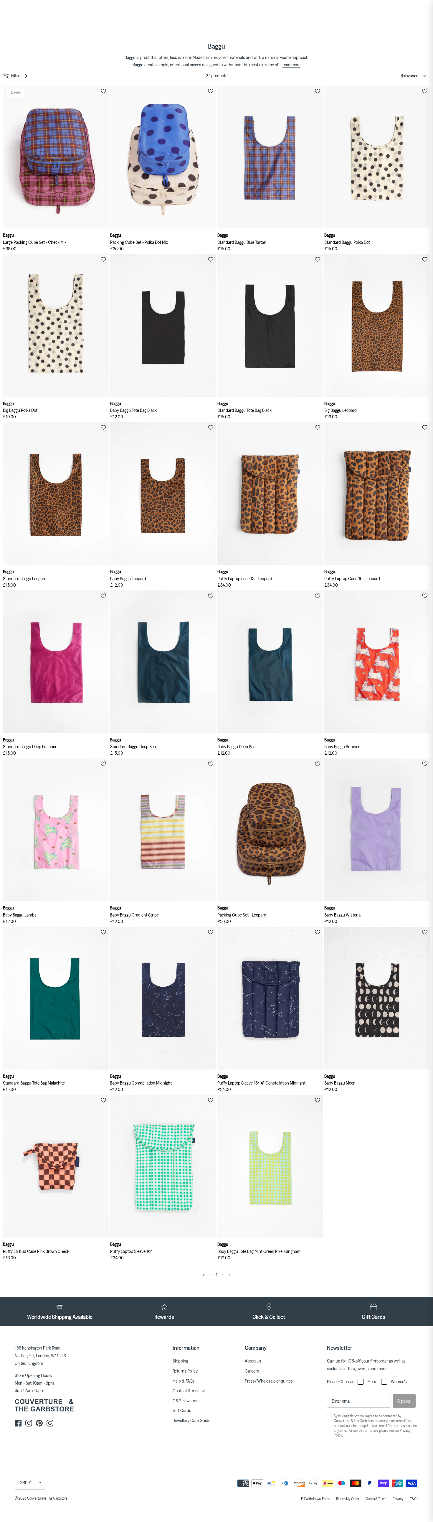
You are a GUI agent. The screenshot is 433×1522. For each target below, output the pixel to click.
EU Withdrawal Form (315, 1499)
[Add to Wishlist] (103, 91)
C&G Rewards (185, 1400)
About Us (253, 1360)
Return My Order (347, 1499)
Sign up (404, 1400)
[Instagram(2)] (50, 1423)
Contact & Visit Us (189, 1390)
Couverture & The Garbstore (47, 1498)
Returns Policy (185, 1370)
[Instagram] (28, 1423)
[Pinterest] (39, 1423)
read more (291, 64)
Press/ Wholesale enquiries (269, 1380)
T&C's (414, 1499)
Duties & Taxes (376, 1499)
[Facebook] (18, 1423)
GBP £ (25, 1482)
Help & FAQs (184, 1380)
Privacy (398, 1499)
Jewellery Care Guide (191, 1420)
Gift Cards (182, 1410)
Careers (252, 1370)
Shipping (180, 1360)
